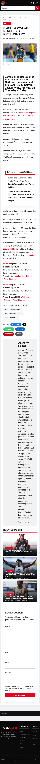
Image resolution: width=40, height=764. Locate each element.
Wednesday (19, 276)
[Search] (37, 8)
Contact (34, 735)
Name (7, 652)
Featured (8, 548)
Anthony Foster (10, 38)
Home (5, 18)
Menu (35, 3)
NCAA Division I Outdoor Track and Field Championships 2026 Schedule (19, 597)
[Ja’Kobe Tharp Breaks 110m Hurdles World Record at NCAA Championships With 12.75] (20, 568)
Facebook (16, 324)
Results (22, 747)
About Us (34, 731)
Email (19, 334)
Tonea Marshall (11, 318)
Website (8, 673)
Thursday (29, 276)
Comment (9, 626)
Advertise (34, 738)
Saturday (13, 279)
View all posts (23, 522)
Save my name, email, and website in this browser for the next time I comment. (19, 688)
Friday (6, 279)
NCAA (25, 305)
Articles (11, 18)
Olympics (22, 744)
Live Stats (7, 263)
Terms (37, 760)
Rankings (22, 751)
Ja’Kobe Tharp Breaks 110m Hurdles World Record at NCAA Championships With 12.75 (20, 575)
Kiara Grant (14, 305)
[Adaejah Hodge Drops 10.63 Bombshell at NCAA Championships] (20, 545)
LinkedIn (20, 329)
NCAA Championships (12, 309)
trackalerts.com (22, 578)
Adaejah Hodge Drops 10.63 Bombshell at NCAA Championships (19, 551)
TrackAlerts (9, 760)
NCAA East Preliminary (13, 314)
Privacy (31, 760)
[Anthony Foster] (11, 344)
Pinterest (9, 334)
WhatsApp (9, 329)
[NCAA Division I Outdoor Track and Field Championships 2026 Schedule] (20, 591)
